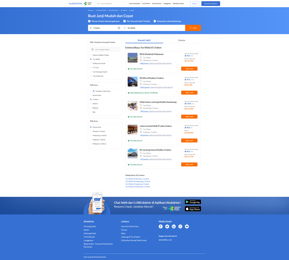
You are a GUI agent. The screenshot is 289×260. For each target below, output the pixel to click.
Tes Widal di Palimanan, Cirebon (137, 186)
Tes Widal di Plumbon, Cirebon (137, 179)
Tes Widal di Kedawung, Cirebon (137, 181)
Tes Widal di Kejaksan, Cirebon (137, 184)
